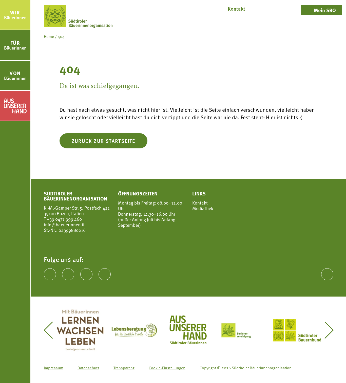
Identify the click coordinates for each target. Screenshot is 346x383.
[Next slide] (325, 330)
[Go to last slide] (52, 330)
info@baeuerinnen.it (64, 224)
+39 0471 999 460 (64, 218)
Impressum (53, 368)
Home (49, 36)
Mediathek (202, 208)
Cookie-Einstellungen (167, 368)
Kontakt (200, 203)
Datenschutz (88, 368)
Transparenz (123, 368)
